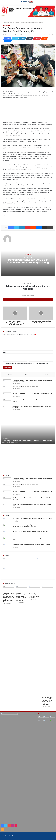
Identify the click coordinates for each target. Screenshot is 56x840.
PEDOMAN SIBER (51, 835)
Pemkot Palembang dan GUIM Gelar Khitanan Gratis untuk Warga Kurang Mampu (28, 262)
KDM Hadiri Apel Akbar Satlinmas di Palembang (25, 386)
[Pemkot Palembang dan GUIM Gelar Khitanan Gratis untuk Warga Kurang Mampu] (7, 395)
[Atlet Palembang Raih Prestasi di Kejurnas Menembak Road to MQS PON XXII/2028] (7, 408)
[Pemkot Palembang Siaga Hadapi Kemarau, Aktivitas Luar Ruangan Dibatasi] (7, 402)
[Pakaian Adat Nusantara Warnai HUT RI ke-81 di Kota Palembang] (34, 589)
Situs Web (31, 357)
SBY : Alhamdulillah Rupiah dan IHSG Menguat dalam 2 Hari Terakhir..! (30, 531)
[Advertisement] (28, 110)
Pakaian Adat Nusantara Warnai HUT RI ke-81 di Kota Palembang (34, 595)
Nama (5, 352)
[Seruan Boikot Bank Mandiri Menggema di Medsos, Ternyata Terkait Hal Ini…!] (7, 506)
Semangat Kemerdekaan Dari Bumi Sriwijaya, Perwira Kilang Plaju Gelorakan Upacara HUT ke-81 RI (21, 597)
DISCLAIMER (43, 835)
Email (5, 357)
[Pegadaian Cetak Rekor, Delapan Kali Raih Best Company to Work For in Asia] (7, 540)
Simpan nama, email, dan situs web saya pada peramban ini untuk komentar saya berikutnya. (26, 363)
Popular (10, 374)
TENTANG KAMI (25, 835)
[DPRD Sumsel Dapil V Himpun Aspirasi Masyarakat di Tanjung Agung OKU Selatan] (28, 562)
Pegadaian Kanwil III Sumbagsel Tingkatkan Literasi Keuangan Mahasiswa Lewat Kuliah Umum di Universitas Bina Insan (32, 525)
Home (5, 22)
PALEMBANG (11, 22)
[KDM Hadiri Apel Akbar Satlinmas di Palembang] (7, 388)
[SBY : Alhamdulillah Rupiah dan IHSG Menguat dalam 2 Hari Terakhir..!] (7, 533)
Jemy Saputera (9, 34)
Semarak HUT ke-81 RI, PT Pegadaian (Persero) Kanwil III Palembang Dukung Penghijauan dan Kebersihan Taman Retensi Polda (8, 598)
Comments (45, 374)
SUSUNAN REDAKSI (34, 835)
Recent (27, 374)
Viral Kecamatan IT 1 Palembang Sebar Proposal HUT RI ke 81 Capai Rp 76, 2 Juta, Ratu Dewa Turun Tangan (47, 701)
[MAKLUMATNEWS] (28, 2)
